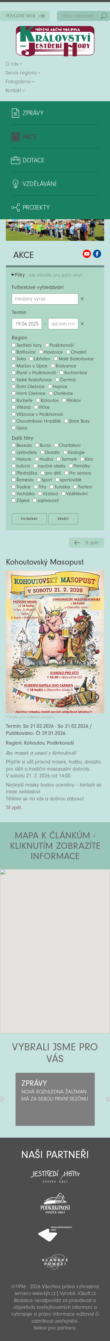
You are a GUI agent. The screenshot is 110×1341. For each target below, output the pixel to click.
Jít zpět (91, 542)
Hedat (104, 16)
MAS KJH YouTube (87, 254)
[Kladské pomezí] (55, 1259)
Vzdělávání (39, 184)
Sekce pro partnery (54, 1328)
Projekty (36, 207)
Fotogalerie (18, 82)
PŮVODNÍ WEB (20, 16)
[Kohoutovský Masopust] (55, 712)
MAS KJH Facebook (97, 254)
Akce (30, 136)
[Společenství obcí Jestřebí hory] (55, 1172)
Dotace (34, 160)
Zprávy (33, 113)
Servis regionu (21, 73)
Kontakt (13, 90)
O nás (12, 64)
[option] (55, 1099)
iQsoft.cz (87, 1293)
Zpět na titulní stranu (55, 41)
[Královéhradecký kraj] (55, 1230)
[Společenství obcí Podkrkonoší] (55, 1201)
